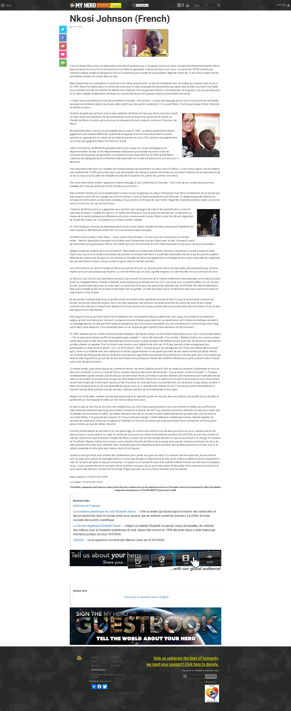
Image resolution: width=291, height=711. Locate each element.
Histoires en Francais (86, 506)
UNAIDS (78, 540)
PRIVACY (95, 666)
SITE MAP (115, 666)
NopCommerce (105, 681)
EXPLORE (115, 657)
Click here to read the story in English (146, 597)
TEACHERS (116, 661)
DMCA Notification (98, 670)
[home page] (85, 4)
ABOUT (94, 657)
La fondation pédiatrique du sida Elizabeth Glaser (105, 511)
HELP (93, 661)
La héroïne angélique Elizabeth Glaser (97, 526)
